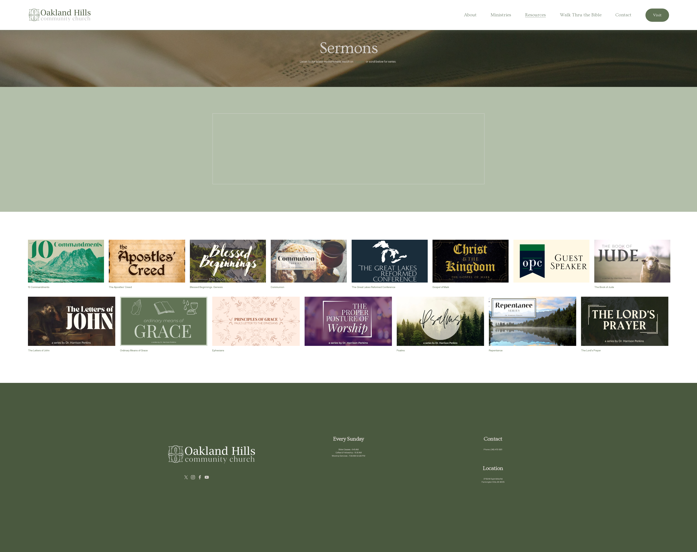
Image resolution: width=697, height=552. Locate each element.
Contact (623, 15)
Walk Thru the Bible (581, 15)
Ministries (501, 15)
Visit (657, 15)
